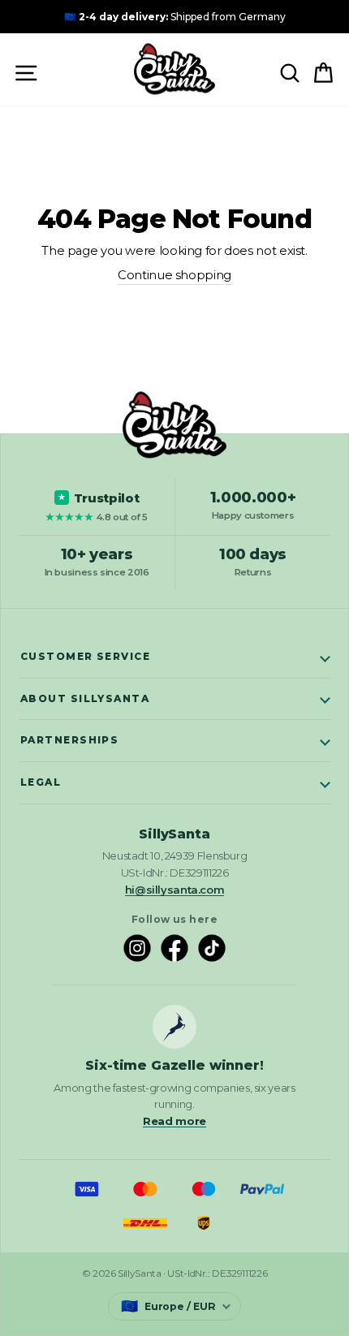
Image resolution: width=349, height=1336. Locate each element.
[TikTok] (211, 948)
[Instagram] (137, 948)
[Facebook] (174, 948)
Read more (174, 1120)
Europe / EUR (168, 1306)
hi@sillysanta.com (175, 889)
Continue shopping (174, 275)
